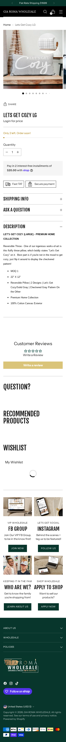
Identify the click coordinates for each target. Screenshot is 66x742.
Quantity (9, 144)
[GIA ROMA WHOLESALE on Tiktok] (17, 684)
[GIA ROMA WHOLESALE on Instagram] (11, 684)
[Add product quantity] (6, 152)
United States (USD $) (20, 706)
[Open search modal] (45, 11)
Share (12, 104)
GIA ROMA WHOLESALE (37, 712)
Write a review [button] (33, 365)
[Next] (54, 3)
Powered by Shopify (14, 719)
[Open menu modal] (61, 11)
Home (7, 24)
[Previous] (12, 3)
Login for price (13, 121)
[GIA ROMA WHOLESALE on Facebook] (5, 684)
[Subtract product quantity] (17, 152)
